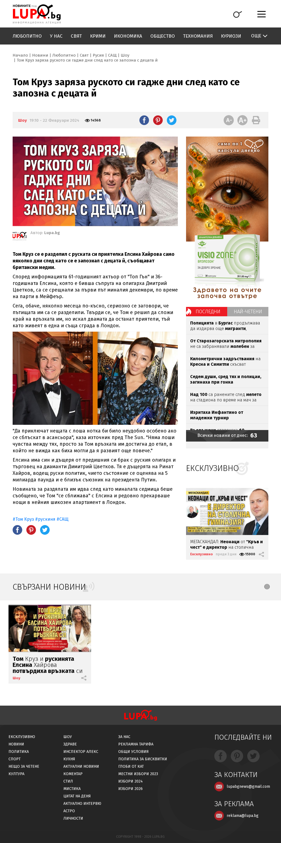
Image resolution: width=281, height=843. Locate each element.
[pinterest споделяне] (158, 120)
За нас (124, 736)
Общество (162, 36)
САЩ (112, 55)
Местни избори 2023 (138, 774)
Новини (40, 55)
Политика (19, 751)
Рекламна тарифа (135, 744)
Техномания (198, 36)
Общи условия (133, 751)
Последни (208, 312)
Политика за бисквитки (142, 759)
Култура (16, 774)
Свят (76, 36)
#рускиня (45, 519)
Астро (69, 811)
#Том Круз (23, 519)
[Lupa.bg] (19, 237)
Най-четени (248, 312)
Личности (73, 818)
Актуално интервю (82, 803)
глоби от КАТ (131, 766)
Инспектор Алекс (80, 751)
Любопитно (27, 36)
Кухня (69, 759)
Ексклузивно (201, 554)
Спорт (15, 759)
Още (256, 36)
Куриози (231, 36)
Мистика (72, 788)
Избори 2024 (130, 781)
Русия (98, 55)
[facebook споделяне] (144, 120)
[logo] (37, 14)
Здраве (70, 744)
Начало (20, 55)
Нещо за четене (24, 766)
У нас (56, 36)
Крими (98, 36)
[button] (267, 586)
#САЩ (63, 519)
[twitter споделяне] (171, 120)
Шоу (125, 55)
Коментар (73, 774)
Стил (68, 781)
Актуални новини (81, 766)
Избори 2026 (130, 788)
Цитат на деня (77, 796)
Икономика (128, 36)
